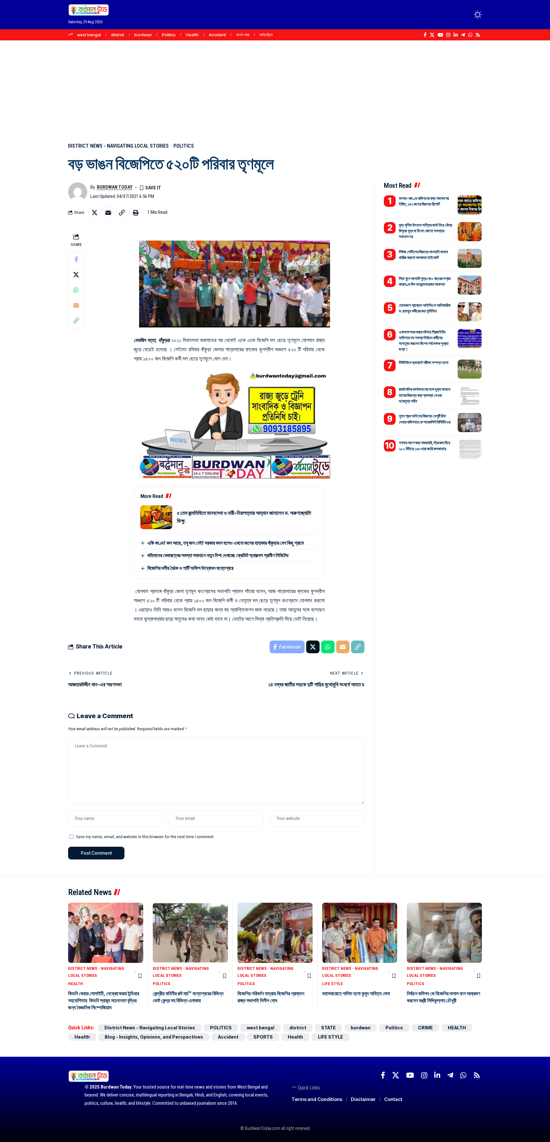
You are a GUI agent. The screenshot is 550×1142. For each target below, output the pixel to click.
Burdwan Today (114, 187)
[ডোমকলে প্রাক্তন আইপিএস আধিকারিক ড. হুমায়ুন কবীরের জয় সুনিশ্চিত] (470, 311)
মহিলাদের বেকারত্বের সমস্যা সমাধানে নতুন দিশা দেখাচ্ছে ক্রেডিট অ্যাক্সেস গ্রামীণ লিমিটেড (218, 555)
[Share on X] (94, 212)
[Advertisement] (275, 88)
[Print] (135, 212)
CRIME (425, 1027)
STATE (328, 1027)
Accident (217, 34)
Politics (169, 34)
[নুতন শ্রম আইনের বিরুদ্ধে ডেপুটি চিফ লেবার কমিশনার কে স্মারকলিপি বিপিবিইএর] (470, 422)
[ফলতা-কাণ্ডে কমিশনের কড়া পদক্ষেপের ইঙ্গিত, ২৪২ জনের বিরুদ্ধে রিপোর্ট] (470, 204)
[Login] (453, 14)
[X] (432, 35)
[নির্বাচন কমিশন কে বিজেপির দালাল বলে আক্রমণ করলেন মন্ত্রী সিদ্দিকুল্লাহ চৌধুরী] (444, 933)
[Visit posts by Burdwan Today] (77, 191)
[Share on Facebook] (76, 259)
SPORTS (263, 1037)
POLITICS (183, 146)
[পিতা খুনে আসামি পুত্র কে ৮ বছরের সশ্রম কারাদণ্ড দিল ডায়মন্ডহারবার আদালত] (470, 285)
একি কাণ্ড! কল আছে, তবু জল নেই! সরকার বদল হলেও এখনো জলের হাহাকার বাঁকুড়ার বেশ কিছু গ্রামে (225, 543)
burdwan (143, 34)
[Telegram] (463, 35)
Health (192, 34)
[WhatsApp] (470, 35)
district (117, 34)
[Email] (108, 212)
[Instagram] (448, 35)
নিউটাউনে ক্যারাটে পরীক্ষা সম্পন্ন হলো (423, 362)
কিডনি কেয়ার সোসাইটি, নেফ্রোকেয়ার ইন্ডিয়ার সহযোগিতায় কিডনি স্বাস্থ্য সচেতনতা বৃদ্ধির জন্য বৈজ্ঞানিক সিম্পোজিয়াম (103, 1000)
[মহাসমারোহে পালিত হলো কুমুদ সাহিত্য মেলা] (359, 933)
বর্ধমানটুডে (266, 34)
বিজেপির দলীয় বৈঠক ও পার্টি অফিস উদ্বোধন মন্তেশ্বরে (190, 568)
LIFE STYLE (332, 983)
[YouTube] (440, 35)
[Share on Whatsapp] (76, 290)
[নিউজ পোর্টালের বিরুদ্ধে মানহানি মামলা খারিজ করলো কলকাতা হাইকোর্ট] (470, 258)
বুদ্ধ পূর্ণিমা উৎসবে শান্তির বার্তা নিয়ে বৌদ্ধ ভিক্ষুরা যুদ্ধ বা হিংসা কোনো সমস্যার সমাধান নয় (425, 230)
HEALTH (75, 983)
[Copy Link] (122, 212)
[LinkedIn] (455, 35)
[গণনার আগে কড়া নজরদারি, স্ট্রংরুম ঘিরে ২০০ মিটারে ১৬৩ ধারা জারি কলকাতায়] (470, 449)
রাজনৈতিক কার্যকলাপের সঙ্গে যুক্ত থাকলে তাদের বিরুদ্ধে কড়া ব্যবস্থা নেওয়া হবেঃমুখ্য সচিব (424, 395)
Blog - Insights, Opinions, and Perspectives (154, 1037)
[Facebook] (425, 35)
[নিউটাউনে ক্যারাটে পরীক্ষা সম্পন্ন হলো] (470, 369)
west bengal (89, 34)
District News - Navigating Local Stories (118, 146)
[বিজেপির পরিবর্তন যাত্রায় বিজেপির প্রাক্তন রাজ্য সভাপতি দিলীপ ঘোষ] (275, 933)
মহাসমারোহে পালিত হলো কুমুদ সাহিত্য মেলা (356, 993)
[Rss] (478, 35)
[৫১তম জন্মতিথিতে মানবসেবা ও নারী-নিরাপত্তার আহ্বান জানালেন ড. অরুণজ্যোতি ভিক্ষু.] (156, 517)
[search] (466, 14)
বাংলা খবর (242, 34)
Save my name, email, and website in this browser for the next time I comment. (145, 836)
